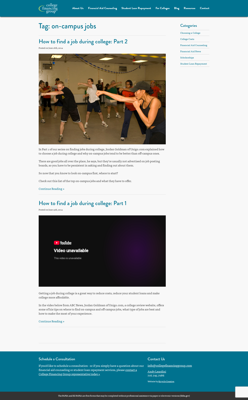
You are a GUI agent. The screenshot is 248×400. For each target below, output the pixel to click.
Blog (176, 8)
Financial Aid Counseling (102, 8)
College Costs (187, 39)
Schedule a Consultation (57, 359)
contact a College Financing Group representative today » (88, 371)
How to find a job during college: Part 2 (83, 41)
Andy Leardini (157, 371)
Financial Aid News (190, 51)
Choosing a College (190, 33)
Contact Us (156, 359)
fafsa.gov (185, 395)
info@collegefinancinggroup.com (170, 365)
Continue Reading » (51, 188)
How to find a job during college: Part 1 (83, 203)
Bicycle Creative (166, 381)
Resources (189, 8)
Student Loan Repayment (136, 8)
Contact (204, 8)
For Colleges (163, 8)
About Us (78, 8)
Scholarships (187, 57)
